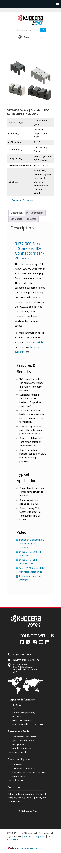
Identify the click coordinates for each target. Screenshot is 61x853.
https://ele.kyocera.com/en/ (30, 848)
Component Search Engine (24, 736)
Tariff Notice (17, 780)
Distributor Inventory (21, 748)
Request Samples (20, 752)
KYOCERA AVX (30, 20)
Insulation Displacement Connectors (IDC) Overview (31, 543)
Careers (16, 708)
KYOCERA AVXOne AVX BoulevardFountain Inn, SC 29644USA (25, 668)
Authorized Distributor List (24, 768)
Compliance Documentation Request (28, 772)
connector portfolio (34, 342)
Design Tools (18, 744)
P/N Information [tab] (34, 212)
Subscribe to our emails (20, 793)
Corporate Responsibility (23, 712)
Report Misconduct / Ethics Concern (28, 724)
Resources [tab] (31, 218)
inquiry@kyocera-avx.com (26, 659)
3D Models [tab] (16, 218)
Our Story (16, 705)
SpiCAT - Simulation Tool (23, 740)
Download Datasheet (23, 200)
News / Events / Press (21, 720)
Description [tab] (17, 212)
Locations (16, 716)
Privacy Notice (18, 776)
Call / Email (17, 764)
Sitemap (27, 836)
